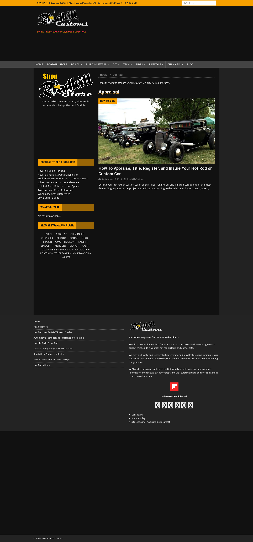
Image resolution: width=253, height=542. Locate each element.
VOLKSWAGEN (81, 253)
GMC (58, 241)
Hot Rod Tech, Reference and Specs (58, 186)
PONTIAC (45, 253)
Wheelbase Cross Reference (54, 194)
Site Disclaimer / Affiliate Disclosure (149, 421)
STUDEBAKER (61, 253)
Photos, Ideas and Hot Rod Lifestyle (52, 359)
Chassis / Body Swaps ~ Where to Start (53, 348)
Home (39, 64)
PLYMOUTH (81, 249)
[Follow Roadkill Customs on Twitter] (183, 406)
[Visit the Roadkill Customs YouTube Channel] (190, 406)
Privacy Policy (138, 418)
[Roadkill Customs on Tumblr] (177, 406)
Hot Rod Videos (42, 365)
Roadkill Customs (135, 179)
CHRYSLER (47, 238)
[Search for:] (199, 2)
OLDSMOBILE (49, 249)
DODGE (74, 238)
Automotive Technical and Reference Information (59, 337)
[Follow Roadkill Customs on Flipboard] (174, 389)
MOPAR (74, 245)
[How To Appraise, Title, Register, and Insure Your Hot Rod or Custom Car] (156, 131)
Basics (75, 64)
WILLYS (66, 257)
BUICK (48, 234)
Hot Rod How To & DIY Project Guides (53, 332)
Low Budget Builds (48, 197)
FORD (84, 238)
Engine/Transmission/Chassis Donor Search (63, 178)
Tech (126, 64)
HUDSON (69, 241)
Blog (190, 64)
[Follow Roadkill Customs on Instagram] (164, 406)
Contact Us (137, 414)
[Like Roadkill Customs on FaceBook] (157, 406)
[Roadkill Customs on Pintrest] (170, 406)
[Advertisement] (156, 33)
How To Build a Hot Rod (51, 170)
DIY (115, 64)
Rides (139, 64)
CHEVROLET (77, 234)
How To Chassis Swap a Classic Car (58, 174)
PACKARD (65, 249)
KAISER (82, 241)
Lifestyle (155, 64)
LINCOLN (46, 245)
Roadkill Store (57, 64)
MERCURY (60, 245)
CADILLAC (61, 234)
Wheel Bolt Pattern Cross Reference (58, 182)
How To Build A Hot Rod (46, 343)
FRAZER (47, 241)
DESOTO (61, 238)
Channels (174, 64)
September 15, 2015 (112, 179)
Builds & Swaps (96, 64)
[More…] (204, 188)
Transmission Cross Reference (55, 190)
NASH (85, 245)
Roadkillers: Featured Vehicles (49, 354)
